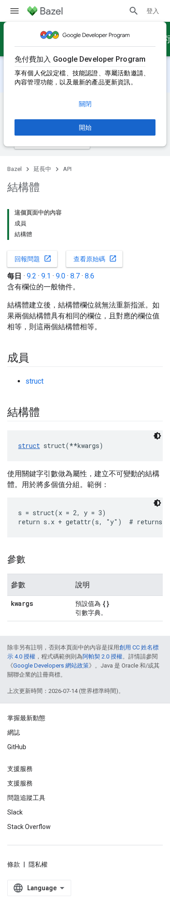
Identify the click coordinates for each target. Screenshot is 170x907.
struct (34, 381)
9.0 (60, 276)
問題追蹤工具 (26, 797)
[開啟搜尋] (133, 10)
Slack (15, 812)
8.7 (75, 276)
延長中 (42, 169)
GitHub (16, 747)
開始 (85, 127)
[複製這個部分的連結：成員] (38, 358)
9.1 (46, 276)
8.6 (89, 276)
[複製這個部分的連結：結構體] (48, 413)
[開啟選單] (14, 11)
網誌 (13, 732)
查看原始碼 (95, 258)
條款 (13, 864)
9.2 (31, 276)
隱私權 (38, 864)
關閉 (85, 103)
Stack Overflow (29, 826)
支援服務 (20, 783)
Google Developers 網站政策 (51, 665)
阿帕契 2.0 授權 (102, 656)
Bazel (14, 169)
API (67, 169)
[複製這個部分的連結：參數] (34, 560)
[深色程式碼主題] (157, 435)
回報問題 (33, 258)
